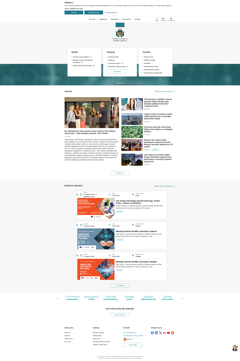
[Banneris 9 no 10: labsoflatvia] (129, 298)
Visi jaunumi (120, 173)
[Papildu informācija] (132, 339)
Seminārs (119, 211)
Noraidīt (73, 12)
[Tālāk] (182, 298)
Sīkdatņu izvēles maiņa (100, 345)
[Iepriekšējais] (57, 298)
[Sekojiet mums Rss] (172, 332)
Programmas (68, 339)
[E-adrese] (127, 339)
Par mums (67, 342)
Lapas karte (96, 339)
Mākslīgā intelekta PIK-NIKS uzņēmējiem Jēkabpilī (136, 262)
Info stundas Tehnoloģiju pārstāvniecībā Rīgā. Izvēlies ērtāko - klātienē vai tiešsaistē (138, 202)
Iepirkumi (67, 336)
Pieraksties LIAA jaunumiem (101, 342)
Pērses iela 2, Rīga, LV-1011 (134, 336)
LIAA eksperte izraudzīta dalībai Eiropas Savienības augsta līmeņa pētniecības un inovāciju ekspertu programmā (158, 158)
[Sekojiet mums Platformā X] (160, 332)
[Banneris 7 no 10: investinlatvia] (91, 298)
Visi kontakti (133, 345)
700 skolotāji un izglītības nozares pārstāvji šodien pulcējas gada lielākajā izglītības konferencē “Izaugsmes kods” (158, 102)
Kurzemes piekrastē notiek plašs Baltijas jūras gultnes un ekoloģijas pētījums (158, 129)
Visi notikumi (120, 285)
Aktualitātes (117, 71)
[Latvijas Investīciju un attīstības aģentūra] (75, 19)
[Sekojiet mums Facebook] (152, 332)
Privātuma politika (98, 333)
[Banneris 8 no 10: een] (110, 298)
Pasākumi (155, 149)
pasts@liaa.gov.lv (131, 333)
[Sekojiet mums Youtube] (168, 333)
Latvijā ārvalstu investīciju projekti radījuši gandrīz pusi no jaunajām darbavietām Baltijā (158, 116)
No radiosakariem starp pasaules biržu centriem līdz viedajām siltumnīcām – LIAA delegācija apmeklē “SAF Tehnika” (90, 132)
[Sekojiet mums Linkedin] (156, 332)
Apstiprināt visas (94, 12)
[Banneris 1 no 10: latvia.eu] (167, 298)
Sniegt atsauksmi (120, 315)
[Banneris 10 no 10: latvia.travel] (148, 298)
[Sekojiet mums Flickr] (164, 333)
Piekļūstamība (97, 336)
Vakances (67, 333)
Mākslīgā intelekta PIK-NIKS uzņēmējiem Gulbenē (136, 231)
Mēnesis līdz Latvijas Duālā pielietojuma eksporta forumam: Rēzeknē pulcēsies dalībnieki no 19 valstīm (158, 143)
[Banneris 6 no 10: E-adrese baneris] (72, 298)
